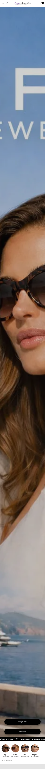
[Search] (7, 3)
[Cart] (41, 3)
